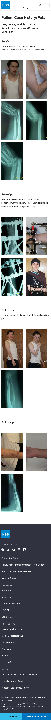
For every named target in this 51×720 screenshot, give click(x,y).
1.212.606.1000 (11, 716)
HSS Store (6, 610)
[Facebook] (4, 549)
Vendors (5, 655)
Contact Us (7, 617)
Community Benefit (10, 603)
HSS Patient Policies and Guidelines (19, 674)
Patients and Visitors (11, 629)
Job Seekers (7, 642)
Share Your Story (9, 558)
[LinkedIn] (26, 549)
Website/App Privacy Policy (15, 688)
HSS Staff (6, 662)
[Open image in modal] (12, 79)
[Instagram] (20, 549)
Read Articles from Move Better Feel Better (22, 565)
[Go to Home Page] (5, 534)
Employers (6, 649)
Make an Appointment (36, 716)
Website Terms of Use (12, 681)
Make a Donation (9, 578)
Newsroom (6, 597)
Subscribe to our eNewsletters (16, 571)
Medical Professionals (12, 636)
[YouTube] (15, 549)
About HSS (7, 590)
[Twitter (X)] (9, 549)
